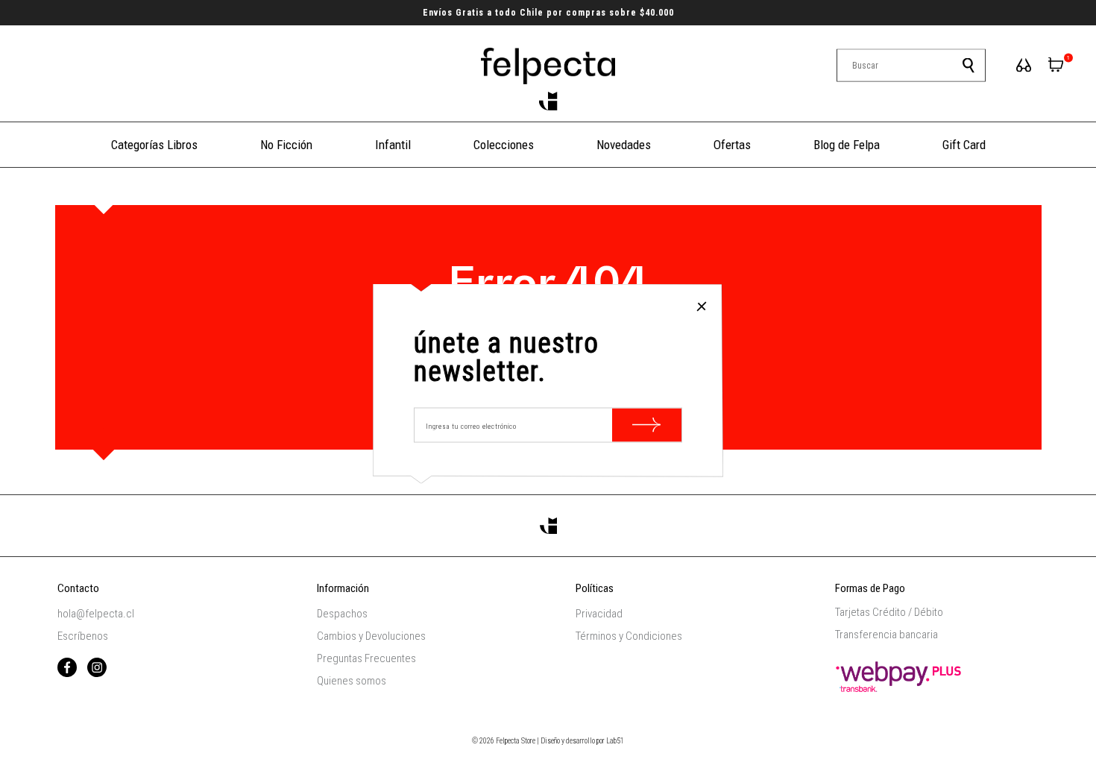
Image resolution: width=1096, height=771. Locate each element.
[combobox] (911, 65)
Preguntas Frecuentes (366, 658)
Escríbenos (82, 636)
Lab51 (615, 741)
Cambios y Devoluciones (371, 636)
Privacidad (599, 613)
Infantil (393, 144)
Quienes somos (351, 680)
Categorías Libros (154, 144)
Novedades (623, 144)
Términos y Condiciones (629, 636)
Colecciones (503, 144)
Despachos (342, 613)
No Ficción (286, 144)
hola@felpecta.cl (95, 613)
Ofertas (732, 144)
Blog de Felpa (846, 144)
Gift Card (964, 144)
